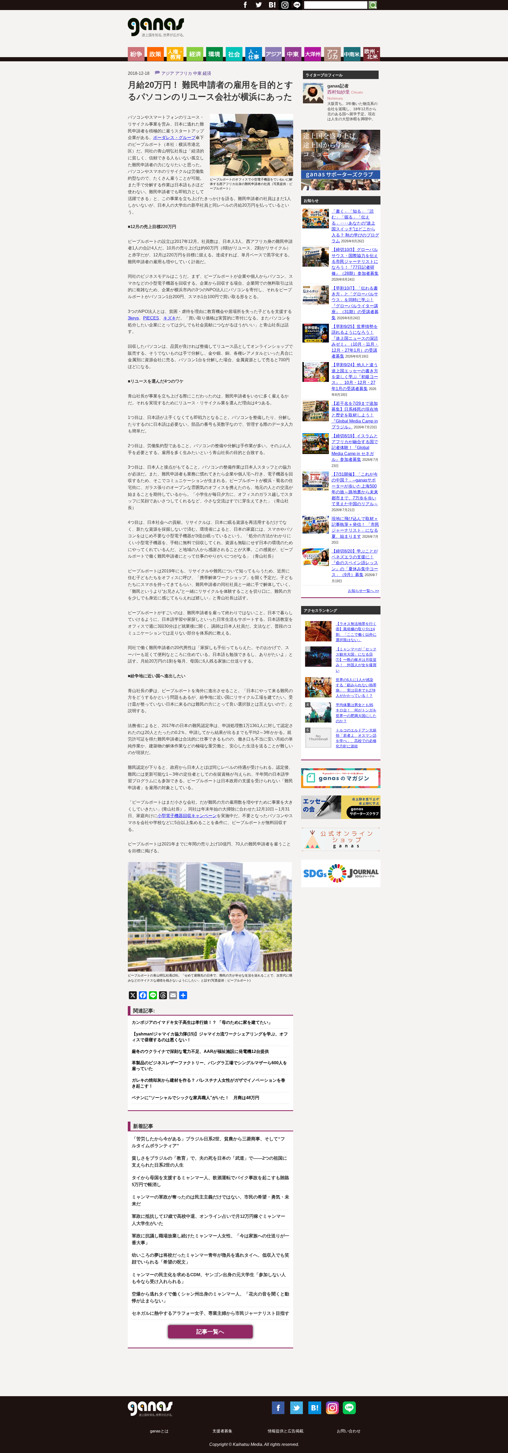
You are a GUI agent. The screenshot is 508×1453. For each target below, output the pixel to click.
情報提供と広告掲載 (285, 1431)
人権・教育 (175, 54)
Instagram (332, 1407)
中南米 (352, 54)
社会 (234, 54)
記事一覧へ (210, 1332)
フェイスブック (245, 5)
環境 (214, 54)
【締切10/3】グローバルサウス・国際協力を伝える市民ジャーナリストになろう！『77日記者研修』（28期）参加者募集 (355, 261)
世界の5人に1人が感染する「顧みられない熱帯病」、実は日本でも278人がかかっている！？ (356, 688)
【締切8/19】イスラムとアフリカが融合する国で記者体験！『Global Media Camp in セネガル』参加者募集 (355, 448)
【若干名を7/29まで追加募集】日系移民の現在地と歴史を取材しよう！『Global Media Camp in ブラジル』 (355, 415)
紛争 (136, 54)
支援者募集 (222, 1431)
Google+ (272, 5)
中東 (293, 54)
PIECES (151, 318)
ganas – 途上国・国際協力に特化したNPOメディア (157, 28)
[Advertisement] (254, 1373)
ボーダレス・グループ (174, 137)
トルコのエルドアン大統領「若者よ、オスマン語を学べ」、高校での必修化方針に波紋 (356, 738)
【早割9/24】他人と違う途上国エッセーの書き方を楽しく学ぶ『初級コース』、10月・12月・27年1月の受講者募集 (355, 377)
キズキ (169, 318)
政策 (155, 54)
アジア (273, 54)
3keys (133, 318)
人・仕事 (253, 54)
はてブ (284, 5)
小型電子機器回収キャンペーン (187, 815)
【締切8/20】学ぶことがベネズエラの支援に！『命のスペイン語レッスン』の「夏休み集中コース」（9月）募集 (355, 563)
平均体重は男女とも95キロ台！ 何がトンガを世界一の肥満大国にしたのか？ (356, 713)
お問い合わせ (349, 1431)
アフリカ (332, 54)
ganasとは (159, 1431)
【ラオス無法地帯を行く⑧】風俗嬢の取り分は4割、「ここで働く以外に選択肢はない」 (356, 632)
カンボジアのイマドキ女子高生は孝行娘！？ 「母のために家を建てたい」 (202, 1022)
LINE (349, 1407)
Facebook (278, 1407)
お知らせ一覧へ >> (363, 591)
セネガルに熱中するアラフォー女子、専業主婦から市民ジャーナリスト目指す (210, 1313)
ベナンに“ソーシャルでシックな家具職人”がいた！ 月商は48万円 (195, 1097)
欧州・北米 (371, 54)
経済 (195, 54)
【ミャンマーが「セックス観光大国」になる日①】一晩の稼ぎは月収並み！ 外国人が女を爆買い (356, 660)
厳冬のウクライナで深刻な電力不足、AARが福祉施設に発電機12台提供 (200, 1051)
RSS (297, 5)
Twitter (258, 5)
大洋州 (312, 54)
